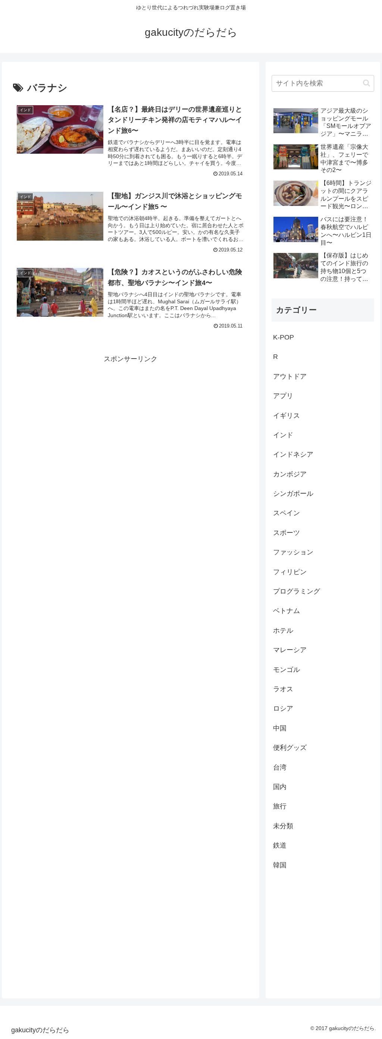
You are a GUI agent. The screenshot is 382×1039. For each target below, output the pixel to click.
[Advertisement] (130, 417)
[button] (366, 83)
